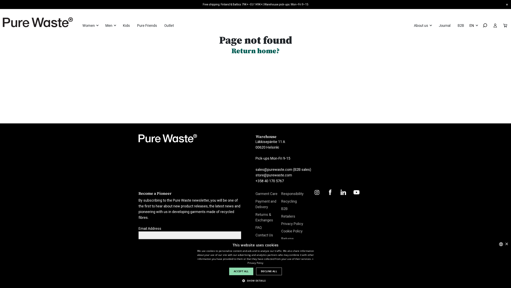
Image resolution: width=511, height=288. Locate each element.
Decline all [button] (269, 271)
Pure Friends (147, 25)
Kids (126, 25)
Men (109, 25)
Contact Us (264, 235)
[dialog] (255, 263)
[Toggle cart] (505, 25)
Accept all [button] (241, 271)
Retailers (288, 216)
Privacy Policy (292, 224)
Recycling (289, 201)
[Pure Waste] (33, 22)
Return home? (255, 51)
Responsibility (292, 194)
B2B (461, 25)
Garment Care (266, 194)
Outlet (169, 25)
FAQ (259, 227)
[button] (255, 280)
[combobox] (483, 25)
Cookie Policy (292, 231)
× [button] (506, 244)
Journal (445, 25)
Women (89, 25)
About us (421, 25)
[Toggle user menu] (495, 25)
